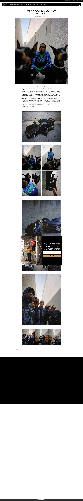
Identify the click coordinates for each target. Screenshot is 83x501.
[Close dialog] (60, 238)
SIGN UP (52, 255)
